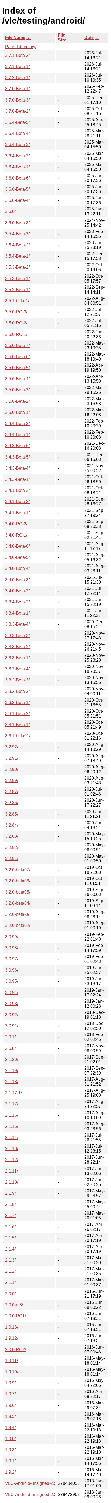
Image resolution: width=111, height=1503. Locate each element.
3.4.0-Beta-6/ (17, 546)
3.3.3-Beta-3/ (17, 635)
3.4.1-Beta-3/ (17, 490)
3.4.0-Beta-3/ (17, 579)
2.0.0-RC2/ (15, 1349)
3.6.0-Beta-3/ (17, 222)
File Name (15, 37)
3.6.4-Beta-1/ (17, 167)
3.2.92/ (11, 747)
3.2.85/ (11, 814)
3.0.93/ (11, 1003)
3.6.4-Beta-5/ (17, 122)
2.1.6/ (10, 1227)
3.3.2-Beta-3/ (17, 680)
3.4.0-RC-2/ (16, 524)
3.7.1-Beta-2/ (17, 55)
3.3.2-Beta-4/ (17, 669)
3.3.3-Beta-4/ (17, 624)
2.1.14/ (11, 1137)
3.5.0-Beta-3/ (17, 390)
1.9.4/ (10, 1427)
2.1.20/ (11, 1059)
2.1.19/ (11, 1070)
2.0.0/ (10, 1293)
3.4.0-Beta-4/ (17, 568)
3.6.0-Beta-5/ (17, 189)
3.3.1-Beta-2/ (17, 713)
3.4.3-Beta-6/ (17, 445)
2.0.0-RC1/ (15, 1316)
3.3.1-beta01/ (17, 735)
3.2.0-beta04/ (17, 903)
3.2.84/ (11, 825)
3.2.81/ (11, 858)
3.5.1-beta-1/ (17, 300)
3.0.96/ (11, 970)
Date (89, 37)
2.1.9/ (10, 1193)
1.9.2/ (10, 1472)
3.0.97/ (11, 959)
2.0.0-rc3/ (14, 1305)
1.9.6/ (10, 1405)
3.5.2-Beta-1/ (17, 289)
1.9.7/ (10, 1394)
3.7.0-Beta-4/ (17, 88)
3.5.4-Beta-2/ (17, 245)
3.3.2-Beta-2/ (17, 691)
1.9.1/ (10, 1461)
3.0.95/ (11, 981)
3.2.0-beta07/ (17, 870)
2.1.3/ (10, 1260)
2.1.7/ (10, 1215)
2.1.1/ (10, 1282)
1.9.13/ (11, 1327)
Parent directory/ (20, 46)
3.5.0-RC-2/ (16, 323)
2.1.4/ (10, 1249)
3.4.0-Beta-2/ (17, 591)
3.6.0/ (10, 211)
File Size (62, 37)
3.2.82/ (11, 847)
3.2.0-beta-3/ (17, 914)
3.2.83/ (11, 836)
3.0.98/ (11, 948)
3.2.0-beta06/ (17, 881)
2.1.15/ (11, 1126)
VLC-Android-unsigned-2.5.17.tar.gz (39, 1483)
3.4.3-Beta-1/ (17, 479)
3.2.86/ (11, 802)
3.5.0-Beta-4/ (17, 378)
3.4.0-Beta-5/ (17, 557)
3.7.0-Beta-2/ (17, 111)
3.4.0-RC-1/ (16, 535)
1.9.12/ (11, 1338)
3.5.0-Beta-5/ (17, 367)
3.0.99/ (11, 936)
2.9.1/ (10, 1037)
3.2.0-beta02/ (17, 925)
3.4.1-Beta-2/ (17, 501)
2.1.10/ (11, 1182)
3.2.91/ (11, 758)
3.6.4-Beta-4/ (17, 133)
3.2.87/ (11, 791)
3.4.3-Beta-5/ (17, 457)
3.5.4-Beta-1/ (17, 256)
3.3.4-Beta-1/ (17, 613)
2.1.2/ (10, 1271)
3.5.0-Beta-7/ (17, 345)
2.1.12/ (11, 1159)
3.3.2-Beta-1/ (17, 702)
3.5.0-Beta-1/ (17, 412)
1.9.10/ (11, 1371)
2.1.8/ (10, 1204)
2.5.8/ (10, 1048)
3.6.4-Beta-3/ (17, 144)
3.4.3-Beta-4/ (17, 468)
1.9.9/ (10, 1383)
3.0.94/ (11, 992)
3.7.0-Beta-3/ (17, 100)
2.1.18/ (11, 1081)
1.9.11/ (11, 1360)
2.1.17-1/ (13, 1092)
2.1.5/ (10, 1238)
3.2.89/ (11, 780)
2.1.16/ (11, 1115)
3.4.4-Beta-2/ (17, 423)
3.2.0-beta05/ (17, 892)
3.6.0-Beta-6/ (17, 178)
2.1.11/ (11, 1171)
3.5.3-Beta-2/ (17, 267)
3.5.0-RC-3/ (16, 312)
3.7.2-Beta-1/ (17, 77)
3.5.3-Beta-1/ (17, 278)
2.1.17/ (11, 1104)
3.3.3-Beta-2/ (17, 646)
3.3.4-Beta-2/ (17, 602)
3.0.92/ (11, 1014)
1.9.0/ (10, 1438)
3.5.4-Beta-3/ (17, 234)
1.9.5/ (10, 1416)
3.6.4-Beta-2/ (17, 156)
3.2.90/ (11, 769)
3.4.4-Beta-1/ (17, 434)
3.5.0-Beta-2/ (17, 401)
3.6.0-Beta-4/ (17, 200)
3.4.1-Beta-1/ (17, 513)
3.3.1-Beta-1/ (17, 724)
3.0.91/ (11, 1026)
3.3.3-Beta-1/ (17, 657)
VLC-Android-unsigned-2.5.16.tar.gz (39, 1494)
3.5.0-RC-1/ (16, 334)
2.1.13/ (11, 1148)
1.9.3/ (10, 1449)
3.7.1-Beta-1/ (17, 66)
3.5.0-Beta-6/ (17, 356)
